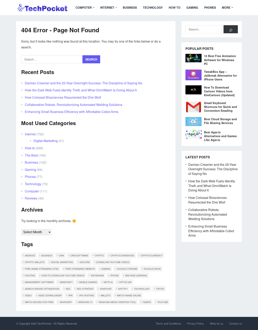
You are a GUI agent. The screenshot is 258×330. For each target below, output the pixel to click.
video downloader (50, 295)
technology (142, 288)
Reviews (31, 198)
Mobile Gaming (88, 282)
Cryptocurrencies (122, 255)
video (28, 295)
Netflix (108, 282)
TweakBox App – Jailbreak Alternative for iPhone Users (220, 75)
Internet (107, 7)
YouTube (162, 302)
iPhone (114, 275)
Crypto (99, 255)
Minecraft (66, 282)
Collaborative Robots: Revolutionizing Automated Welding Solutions (73, 104)
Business (130, 7)
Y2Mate (147, 302)
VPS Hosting (86, 295)
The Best (31, 155)
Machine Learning (136, 275)
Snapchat (106, 288)
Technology (153, 7)
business (47, 255)
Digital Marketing (45, 140)
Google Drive (152, 268)
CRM (61, 255)
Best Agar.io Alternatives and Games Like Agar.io (220, 136)
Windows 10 (85, 302)
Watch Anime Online (129, 295)
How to (174, 7)
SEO (68, 288)
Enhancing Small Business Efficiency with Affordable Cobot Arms (71, 111)
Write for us (216, 323)
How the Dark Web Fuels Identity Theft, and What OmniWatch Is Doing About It (81, 90)
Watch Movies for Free (39, 302)
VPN (70, 295)
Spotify (123, 288)
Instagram (97, 275)
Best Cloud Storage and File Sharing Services (220, 121)
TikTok (160, 288)
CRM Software (79, 255)
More (226, 7)
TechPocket (44, 323)
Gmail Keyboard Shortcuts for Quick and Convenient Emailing (220, 107)
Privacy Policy (195, 323)
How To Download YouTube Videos (63, 275)
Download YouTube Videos (112, 262)
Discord (85, 262)
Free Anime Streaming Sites (42, 268)
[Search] (231, 29)
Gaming (192, 7)
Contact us (235, 323)
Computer (84, 7)
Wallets (105, 295)
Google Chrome (127, 268)
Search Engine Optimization (42, 288)
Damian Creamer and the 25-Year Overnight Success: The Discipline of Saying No (83, 83)
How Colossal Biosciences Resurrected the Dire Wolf (63, 97)
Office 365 (125, 282)
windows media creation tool (117, 302)
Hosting (30, 275)
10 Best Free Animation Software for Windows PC (220, 60)
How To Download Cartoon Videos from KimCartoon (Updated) (219, 91)
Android (30, 255)
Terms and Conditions (168, 323)
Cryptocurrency (151, 255)
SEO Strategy (85, 288)
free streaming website (80, 268)
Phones (210, 7)
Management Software (39, 282)
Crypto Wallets (35, 262)
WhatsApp (66, 302)
